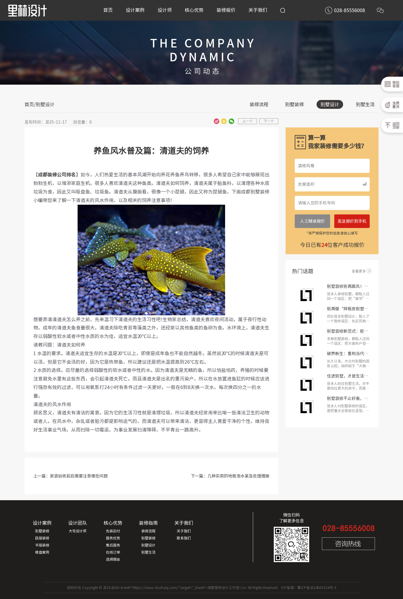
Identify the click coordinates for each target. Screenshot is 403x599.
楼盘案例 (42, 552)
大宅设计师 (77, 531)
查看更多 (359, 271)
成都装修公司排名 (57, 174)
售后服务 (113, 545)
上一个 (247, 121)
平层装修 (42, 545)
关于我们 (184, 531)
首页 (29, 104)
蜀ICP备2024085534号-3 (316, 587)
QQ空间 (224, 121)
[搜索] (283, 10)
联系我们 (184, 538)
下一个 (268, 121)
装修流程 (259, 104)
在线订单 (113, 552)
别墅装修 (294, 104)
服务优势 (113, 538)
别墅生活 (365, 104)
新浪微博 (216, 121)
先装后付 (113, 531)
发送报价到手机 (352, 221)
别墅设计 (329, 104)
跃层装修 (42, 538)
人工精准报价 (312, 221)
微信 (231, 121)
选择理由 (113, 559)
